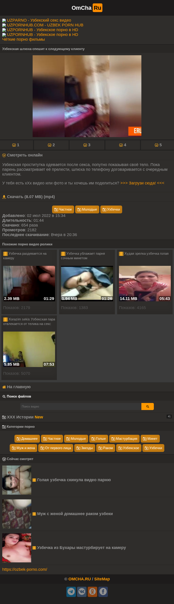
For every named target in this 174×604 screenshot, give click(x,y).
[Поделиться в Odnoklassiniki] (92, 592)
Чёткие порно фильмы (23, 39)
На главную (18, 387)
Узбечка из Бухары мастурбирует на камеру (81, 547)
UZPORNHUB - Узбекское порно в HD (42, 30)
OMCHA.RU (79, 579)
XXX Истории (88, 417)
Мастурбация (126, 438)
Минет (152, 438)
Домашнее (29, 438)
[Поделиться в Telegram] (71, 592)
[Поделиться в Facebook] (103, 592)
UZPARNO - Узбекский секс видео (39, 20)
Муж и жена (25, 448)
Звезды (86, 448)
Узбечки (113, 209)
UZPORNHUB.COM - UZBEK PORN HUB (45, 25)
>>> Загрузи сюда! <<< (142, 183)
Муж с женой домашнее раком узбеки (74, 513)
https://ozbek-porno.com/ (24, 569)
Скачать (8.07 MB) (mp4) (30, 196)
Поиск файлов (19, 396)
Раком (107, 448)
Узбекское (130, 448)
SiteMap (102, 579)
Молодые (89, 209)
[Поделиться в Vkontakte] (82, 592)
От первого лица (57, 448)
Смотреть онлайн (24, 155)
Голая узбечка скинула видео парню (73, 480)
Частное (65, 209)
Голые (100, 438)
